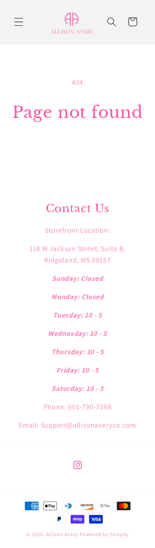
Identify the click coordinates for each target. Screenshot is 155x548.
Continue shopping (77, 147)
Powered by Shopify (104, 534)
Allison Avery (63, 534)
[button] (18, 22)
